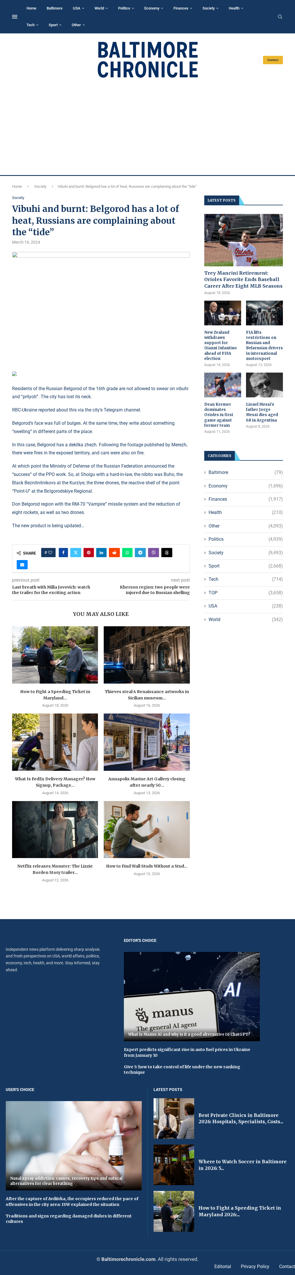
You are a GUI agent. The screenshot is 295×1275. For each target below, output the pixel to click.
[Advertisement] (147, 126)
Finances (180, 8)
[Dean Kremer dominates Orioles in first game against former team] (222, 385)
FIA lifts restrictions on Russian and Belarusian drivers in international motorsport (264, 345)
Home (31, 8)
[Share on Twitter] (75, 552)
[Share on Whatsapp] (127, 552)
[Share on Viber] (153, 552)
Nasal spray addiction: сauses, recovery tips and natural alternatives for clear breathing (66, 1181)
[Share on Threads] (166, 552)
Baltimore (55, 8)
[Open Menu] (14, 16)
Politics (124, 8)
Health (234, 8)
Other (76, 25)
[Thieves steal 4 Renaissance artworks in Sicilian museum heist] (147, 655)
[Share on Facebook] (63, 552)
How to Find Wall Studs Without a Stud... (147, 866)
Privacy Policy (255, 1266)
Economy (151, 8)
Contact (273, 60)
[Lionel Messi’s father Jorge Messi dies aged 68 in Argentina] (264, 385)
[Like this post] (50, 552)
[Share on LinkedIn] (101, 552)
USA (76, 8)
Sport (53, 25)
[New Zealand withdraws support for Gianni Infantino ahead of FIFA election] (222, 313)
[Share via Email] (22, 564)
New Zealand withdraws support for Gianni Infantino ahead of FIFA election (220, 345)
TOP (246, 592)
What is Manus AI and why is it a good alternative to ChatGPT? (189, 1034)
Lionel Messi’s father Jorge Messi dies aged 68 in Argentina (262, 412)
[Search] (280, 17)
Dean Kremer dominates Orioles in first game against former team (218, 415)
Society (209, 8)
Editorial (222, 1266)
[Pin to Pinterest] (89, 552)
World (99, 8)
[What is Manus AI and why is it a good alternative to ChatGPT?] (192, 996)
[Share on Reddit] (114, 552)
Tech (31, 25)
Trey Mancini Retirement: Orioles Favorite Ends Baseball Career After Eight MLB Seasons (243, 279)
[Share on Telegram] (140, 552)
